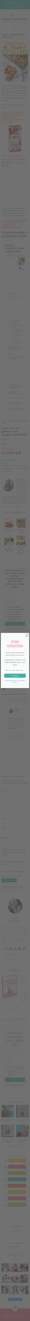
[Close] (26, 635)
